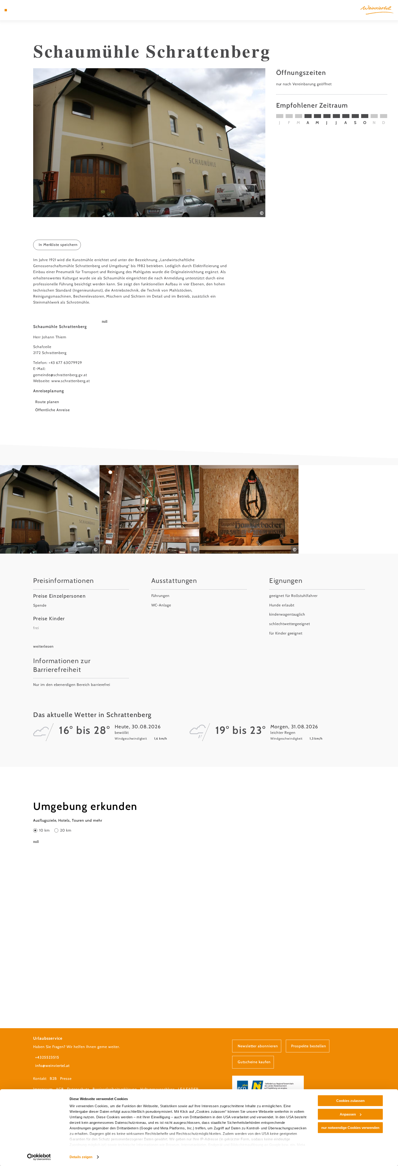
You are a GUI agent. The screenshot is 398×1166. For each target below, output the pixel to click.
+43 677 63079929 (65, 362)
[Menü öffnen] (6, 10)
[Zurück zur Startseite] (376, 10)
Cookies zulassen (350, 1101)
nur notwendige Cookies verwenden (350, 1128)
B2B (53, 1078)
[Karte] (18, 10)
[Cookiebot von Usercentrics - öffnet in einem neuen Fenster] (39, 1157)
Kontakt (40, 1078)
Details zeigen (81, 1157)
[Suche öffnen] (30, 10)
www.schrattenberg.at (70, 381)
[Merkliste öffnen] (24, 10)
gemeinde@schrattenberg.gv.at (60, 375)
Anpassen (348, 1114)
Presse (66, 1078)
